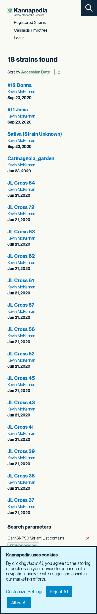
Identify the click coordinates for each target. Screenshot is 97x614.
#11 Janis (17, 110)
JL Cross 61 (20, 280)
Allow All (19, 602)
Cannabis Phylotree (31, 30)
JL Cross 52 (21, 354)
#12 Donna (19, 85)
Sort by (13, 72)
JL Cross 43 (21, 403)
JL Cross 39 (21, 451)
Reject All (59, 591)
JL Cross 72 (20, 207)
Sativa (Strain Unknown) (34, 134)
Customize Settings (25, 591)
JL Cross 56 (21, 329)
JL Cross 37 (20, 500)
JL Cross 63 (21, 232)
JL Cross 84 (21, 183)
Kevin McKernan (21, 91)
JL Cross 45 (21, 378)
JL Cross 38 (21, 476)
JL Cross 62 (21, 256)
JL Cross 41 (20, 427)
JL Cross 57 (20, 305)
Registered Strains (30, 22)
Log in (19, 38)
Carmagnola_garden (30, 158)
